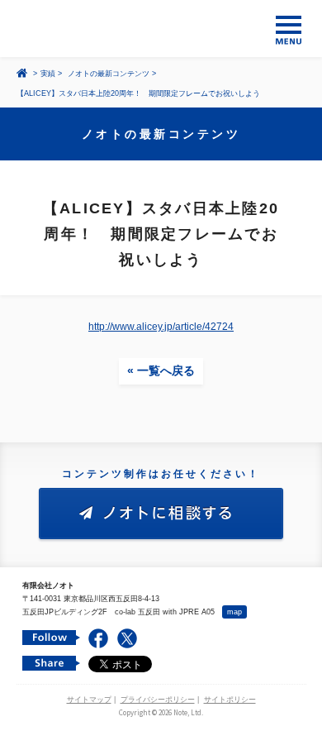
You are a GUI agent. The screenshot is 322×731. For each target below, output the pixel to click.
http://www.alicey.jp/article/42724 (161, 326)
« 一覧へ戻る (161, 370)
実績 (47, 73)
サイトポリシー (230, 699)
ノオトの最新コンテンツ (108, 73)
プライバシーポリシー (158, 699)
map (234, 612)
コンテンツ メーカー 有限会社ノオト (161, 28)
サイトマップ (89, 699)
